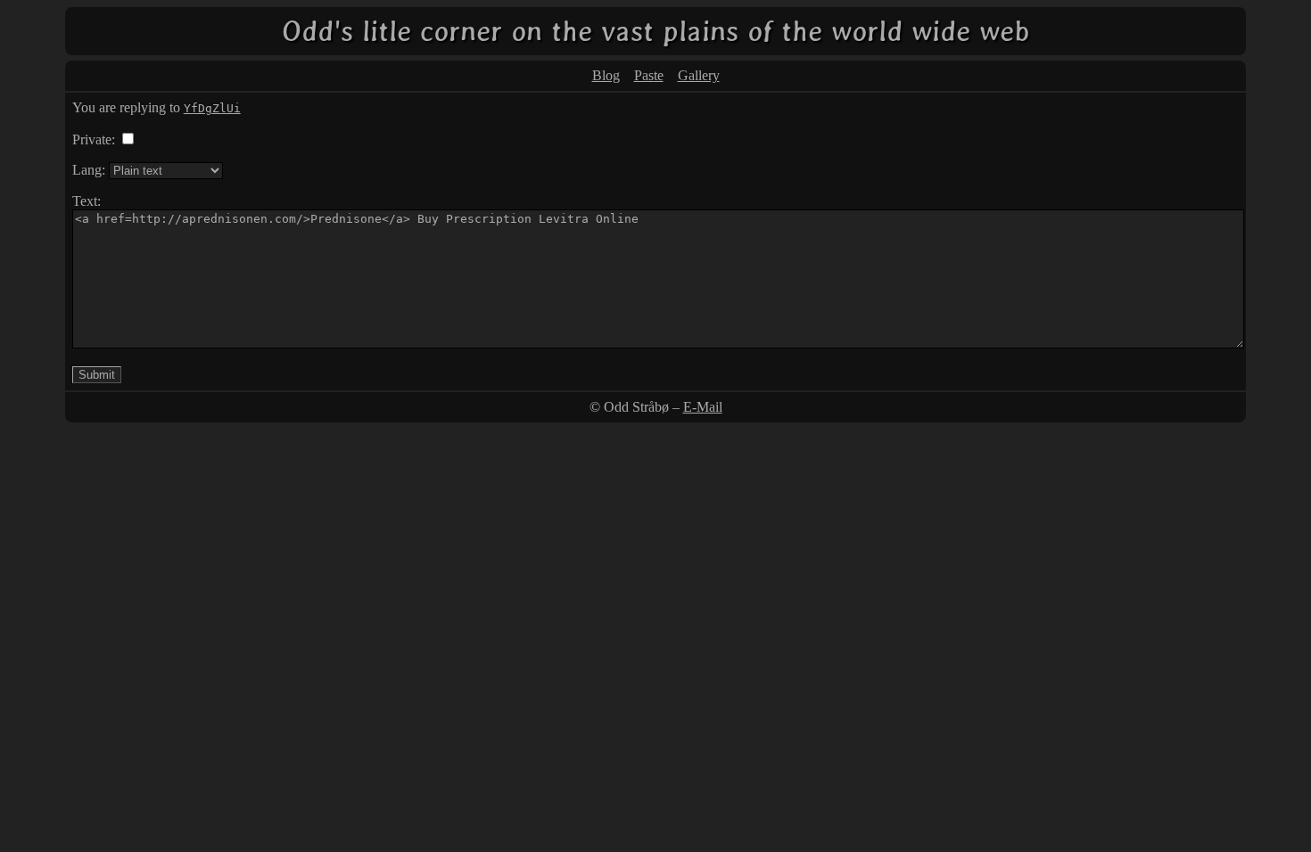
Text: (86, 201)
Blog (606, 75)
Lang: (88, 169)
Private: (93, 139)
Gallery (699, 75)
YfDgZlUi (212, 108)
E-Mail (702, 406)
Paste (649, 75)
